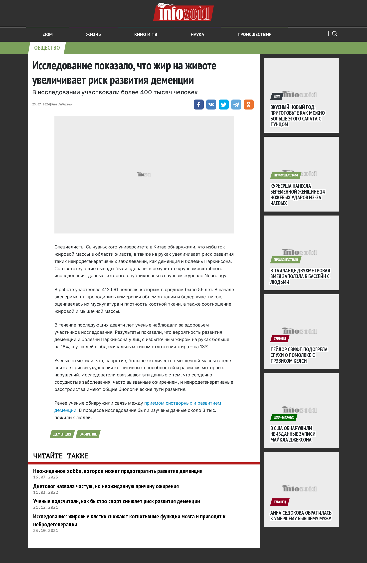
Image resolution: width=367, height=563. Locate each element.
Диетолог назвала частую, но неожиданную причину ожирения (106, 486)
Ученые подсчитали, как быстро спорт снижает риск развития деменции (116, 501)
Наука (197, 34)
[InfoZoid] (183, 11)
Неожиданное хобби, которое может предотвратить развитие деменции (117, 471)
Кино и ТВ (145, 34)
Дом (48, 34)
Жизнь (93, 34)
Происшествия (255, 34)
